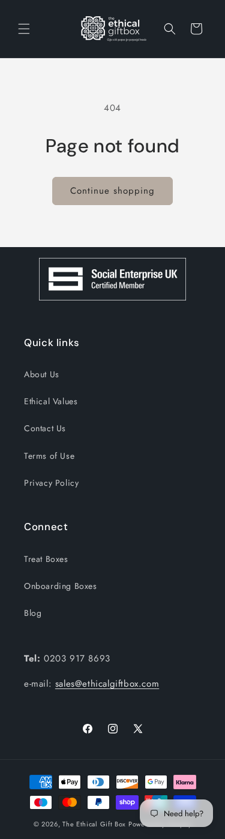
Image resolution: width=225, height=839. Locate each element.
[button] (24, 29)
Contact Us (45, 428)
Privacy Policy (51, 483)
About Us (41, 374)
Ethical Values (50, 401)
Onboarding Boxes (60, 586)
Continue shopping (112, 190)
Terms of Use (49, 456)
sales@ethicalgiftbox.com (107, 683)
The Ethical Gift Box (94, 824)
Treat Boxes (46, 559)
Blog (32, 613)
